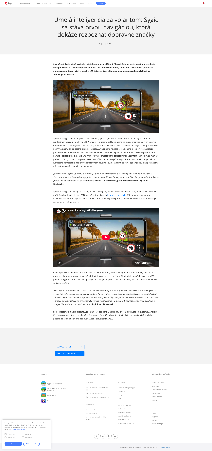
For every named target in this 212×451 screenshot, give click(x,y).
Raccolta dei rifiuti (124, 419)
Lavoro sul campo (124, 402)
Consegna (121, 391)
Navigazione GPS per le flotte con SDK (97, 389)
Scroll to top (64, 346)
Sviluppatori (71, 3)
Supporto (59, 3)
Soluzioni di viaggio (124, 412)
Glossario (155, 420)
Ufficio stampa (157, 397)
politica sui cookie (19, 429)
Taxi (119, 398)
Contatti (154, 400)
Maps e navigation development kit (97, 397)
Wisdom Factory (165, 447)
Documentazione (91, 413)
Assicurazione (122, 409)
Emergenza (121, 395)
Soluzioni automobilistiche (94, 393)
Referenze (155, 386)
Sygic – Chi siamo (158, 382)
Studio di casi (90, 410)
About (90, 3)
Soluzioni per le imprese (42, 3)
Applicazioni (24, 3)
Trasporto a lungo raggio (126, 388)
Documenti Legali (157, 424)
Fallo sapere (156, 393)
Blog (82, 3)
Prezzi (154, 413)
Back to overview (66, 353)
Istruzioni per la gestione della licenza (96, 418)
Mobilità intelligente (124, 416)
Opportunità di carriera (159, 389)
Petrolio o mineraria (124, 405)
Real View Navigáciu (116, 195)
